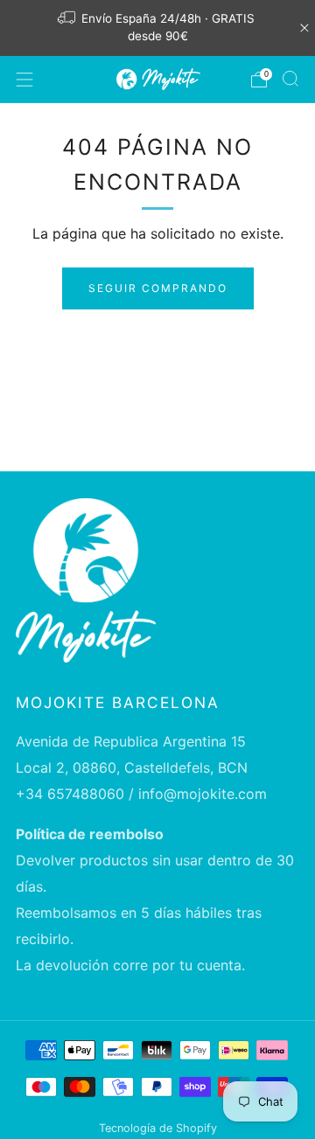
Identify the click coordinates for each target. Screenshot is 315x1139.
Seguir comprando (158, 288)
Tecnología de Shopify (158, 1128)
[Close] (304, 28)
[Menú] (24, 79)
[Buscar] (290, 78)
